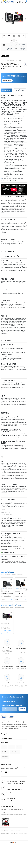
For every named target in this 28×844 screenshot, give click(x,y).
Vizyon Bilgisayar (6, 738)
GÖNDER (22, 708)
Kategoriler (4, 734)
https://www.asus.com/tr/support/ (9, 548)
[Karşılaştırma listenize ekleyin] (11, 583)
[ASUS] (5, 56)
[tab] (6, 90)
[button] (2, 19)
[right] (26, 589)
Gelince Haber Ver (7, 80)
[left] (1, 589)
